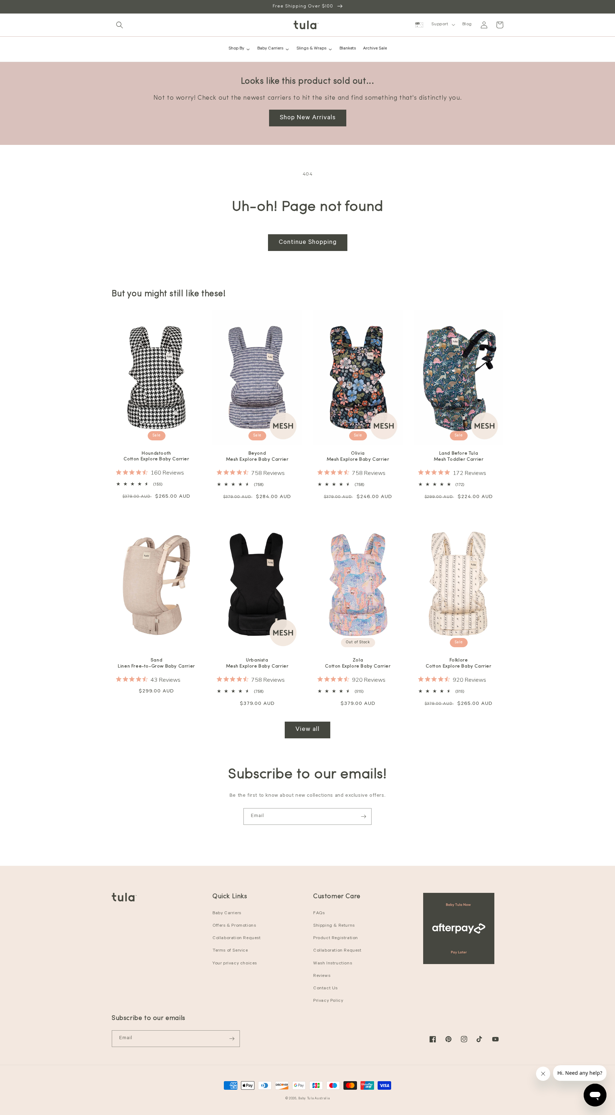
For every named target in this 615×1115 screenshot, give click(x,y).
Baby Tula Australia (314, 1099)
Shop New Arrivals (308, 118)
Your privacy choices (234, 963)
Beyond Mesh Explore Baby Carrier (257, 456)
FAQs (319, 913)
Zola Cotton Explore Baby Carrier (357, 663)
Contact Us (325, 988)
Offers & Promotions (234, 925)
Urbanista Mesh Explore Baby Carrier (257, 663)
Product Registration (335, 938)
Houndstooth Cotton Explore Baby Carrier (156, 456)
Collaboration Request (236, 938)
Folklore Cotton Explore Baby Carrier (458, 663)
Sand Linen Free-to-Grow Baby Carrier (156, 663)
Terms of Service (230, 950)
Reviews (321, 976)
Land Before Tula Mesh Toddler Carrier (459, 456)
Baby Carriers (226, 913)
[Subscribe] (363, 816)
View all (307, 729)
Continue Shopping (308, 242)
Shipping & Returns (334, 925)
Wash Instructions (332, 963)
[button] (119, 25)
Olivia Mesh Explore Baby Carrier (358, 456)
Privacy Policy (328, 1001)
